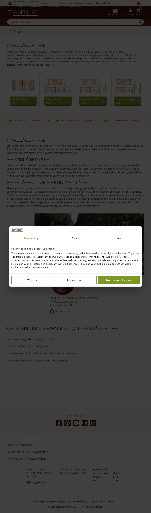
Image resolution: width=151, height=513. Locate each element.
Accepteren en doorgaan (119, 280)
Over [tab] (119, 238)
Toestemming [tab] (31, 238)
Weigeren (32, 280)
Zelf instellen (74, 280)
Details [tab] (75, 238)
